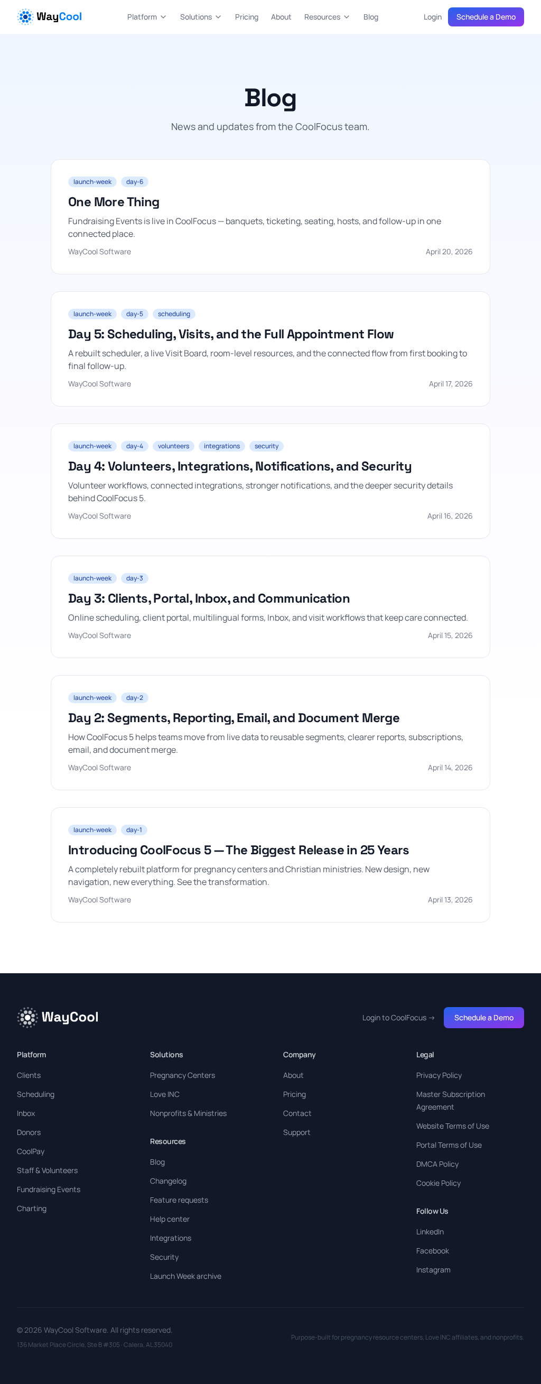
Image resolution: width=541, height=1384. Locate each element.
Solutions (196, 17)
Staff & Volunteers (47, 1170)
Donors (29, 1132)
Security (164, 1257)
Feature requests (179, 1200)
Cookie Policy (438, 1183)
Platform (142, 17)
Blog (370, 17)
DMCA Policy (437, 1164)
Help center (170, 1219)
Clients (29, 1075)
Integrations (170, 1238)
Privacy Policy (439, 1075)
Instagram (433, 1270)
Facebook (432, 1250)
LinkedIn (430, 1231)
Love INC (165, 1094)
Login (433, 17)
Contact (297, 1113)
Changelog (168, 1181)
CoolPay (30, 1151)
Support (297, 1132)
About (281, 17)
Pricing (246, 17)
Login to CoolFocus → (398, 1017)
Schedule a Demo (486, 17)
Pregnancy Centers (182, 1075)
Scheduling (35, 1094)
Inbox (26, 1113)
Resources (322, 17)
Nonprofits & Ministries (188, 1113)
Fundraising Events (48, 1189)
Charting (31, 1208)
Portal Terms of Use (449, 1145)
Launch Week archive (185, 1276)
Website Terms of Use (452, 1126)
